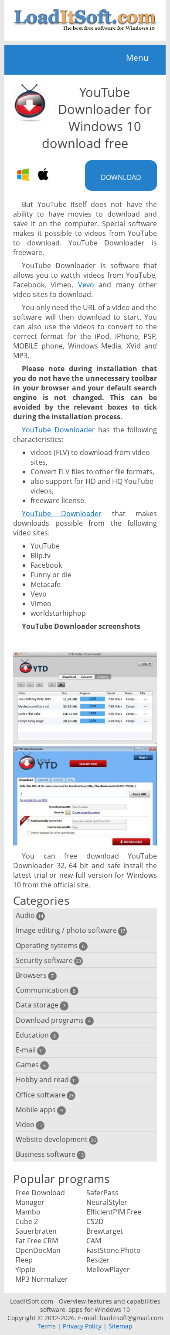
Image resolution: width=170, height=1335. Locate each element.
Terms (46, 1326)
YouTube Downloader (58, 430)
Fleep (24, 1260)
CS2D (95, 1221)
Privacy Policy (82, 1326)
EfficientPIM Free (113, 1212)
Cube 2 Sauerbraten (36, 1226)
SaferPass (102, 1192)
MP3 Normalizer (41, 1279)
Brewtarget (104, 1231)
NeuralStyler (106, 1202)
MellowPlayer (108, 1269)
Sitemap (121, 1326)
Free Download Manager (40, 1197)
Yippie (25, 1269)
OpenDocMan (38, 1250)
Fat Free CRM (36, 1240)
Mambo (28, 1212)
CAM (93, 1240)
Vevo (86, 285)
